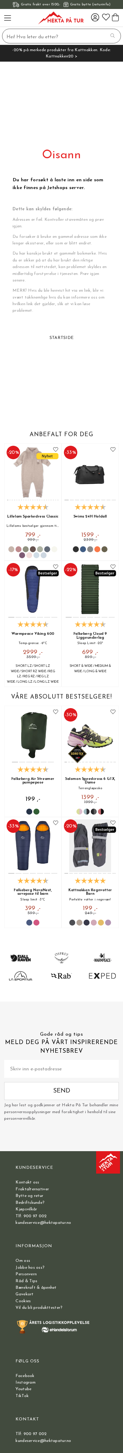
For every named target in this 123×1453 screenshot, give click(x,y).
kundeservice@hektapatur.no (43, 1223)
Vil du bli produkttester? (39, 1308)
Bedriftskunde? (30, 1203)
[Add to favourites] (55, 450)
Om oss (23, 1261)
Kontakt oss (27, 1182)
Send (61, 1091)
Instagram (26, 1382)
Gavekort (24, 1294)
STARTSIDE (62, 338)
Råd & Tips (26, 1281)
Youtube (23, 1389)
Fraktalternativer (32, 1189)
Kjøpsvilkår (26, 1209)
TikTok (22, 1396)
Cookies (23, 1301)
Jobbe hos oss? (30, 1267)
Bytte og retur (29, 1196)
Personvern (26, 1274)
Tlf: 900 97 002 (31, 1216)
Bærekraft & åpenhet (36, 1287)
